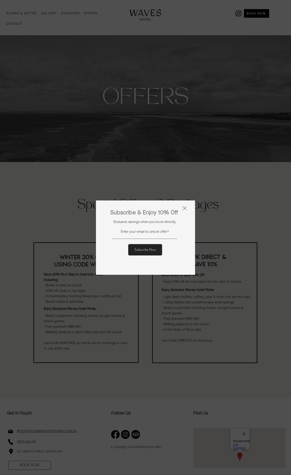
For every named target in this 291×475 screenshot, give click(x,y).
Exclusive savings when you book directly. (144, 222)
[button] (185, 208)
